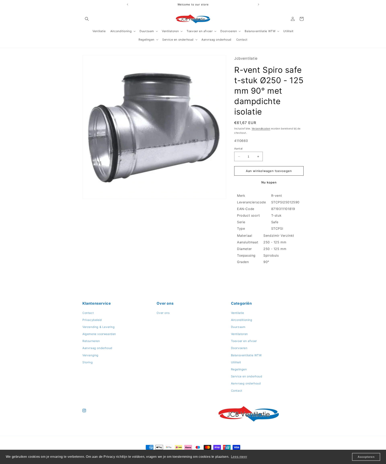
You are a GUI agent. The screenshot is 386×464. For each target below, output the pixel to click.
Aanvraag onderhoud (97, 348)
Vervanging (90, 355)
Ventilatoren (239, 334)
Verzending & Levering (98, 327)
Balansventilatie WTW (246, 355)
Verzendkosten (261, 128)
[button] (86, 18)
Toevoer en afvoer (244, 341)
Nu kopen (269, 182)
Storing (87, 362)
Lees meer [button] (239, 456)
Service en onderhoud (246, 376)
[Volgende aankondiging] (258, 4)
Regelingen (239, 369)
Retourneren (91, 341)
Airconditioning (241, 320)
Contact (88, 312)
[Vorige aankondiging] (127, 4)
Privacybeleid (92, 320)
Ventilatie (237, 312)
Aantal (238, 148)
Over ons (163, 312)
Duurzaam (238, 327)
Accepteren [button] (366, 456)
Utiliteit (236, 362)
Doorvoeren (239, 348)
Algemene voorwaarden (99, 334)
